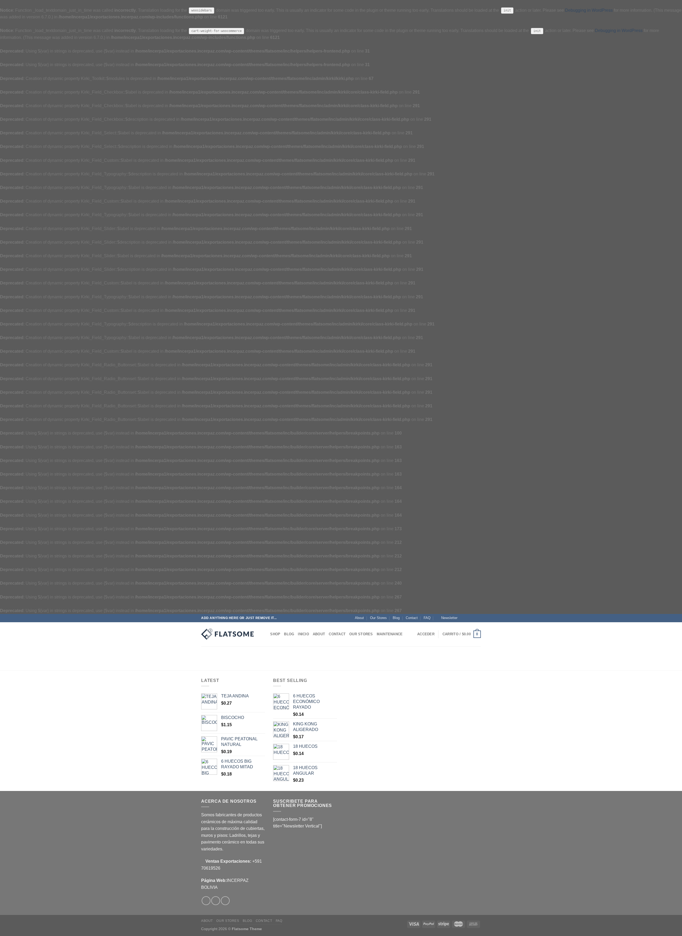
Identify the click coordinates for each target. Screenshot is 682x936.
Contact (412, 618)
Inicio (303, 634)
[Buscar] (264, 634)
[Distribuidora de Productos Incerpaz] (227, 634)
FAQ (427, 618)
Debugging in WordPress (589, 10)
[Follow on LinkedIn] (225, 900)
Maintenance (390, 634)
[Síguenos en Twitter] (473, 618)
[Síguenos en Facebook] (463, 618)
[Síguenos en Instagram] (468, 618)
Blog (396, 618)
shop (275, 634)
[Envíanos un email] (478, 618)
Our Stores (378, 618)
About (359, 618)
